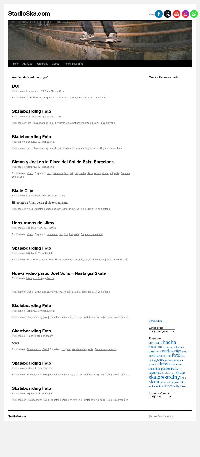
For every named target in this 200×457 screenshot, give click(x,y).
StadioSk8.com (29, 13)
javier (151, 364)
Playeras (37, 97)
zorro (183, 386)
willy (176, 386)
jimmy (72, 208)
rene (175, 368)
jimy (66, 234)
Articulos (27, 63)
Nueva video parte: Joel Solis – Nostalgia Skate (59, 273)
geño (160, 359)
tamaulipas (172, 382)
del (71, 173)
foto (81, 259)
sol (111, 173)
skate (84, 208)
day (151, 356)
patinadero (78, 122)
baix (49, 173)
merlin (82, 173)
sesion (97, 173)
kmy (74, 97)
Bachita (50, 141)
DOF (16, 86)
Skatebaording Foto (31, 136)
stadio (88, 122)
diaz (157, 355)
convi (185, 351)
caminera (61, 97)
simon (105, 173)
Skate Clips (23, 190)
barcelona (72, 148)
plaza (90, 173)
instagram (178, 360)
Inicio (15, 63)
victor (152, 386)
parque (166, 368)
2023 (151, 343)
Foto (29, 122)
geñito (152, 360)
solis (79, 97)
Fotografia (42, 63)
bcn (66, 173)
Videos (55, 63)
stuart (163, 382)
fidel (168, 356)
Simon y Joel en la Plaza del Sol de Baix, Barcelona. (63, 162)
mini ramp (154, 368)
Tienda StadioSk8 (73, 63)
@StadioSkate (155, 320)
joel (69, 97)
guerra (168, 360)
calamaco (179, 347)
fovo (183, 356)
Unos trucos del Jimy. (33, 222)
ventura (182, 382)
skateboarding (97, 259)
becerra (170, 347)
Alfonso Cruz (57, 91)
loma (172, 364)
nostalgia (69, 291)
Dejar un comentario (95, 97)
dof (163, 356)
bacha (169, 342)
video (169, 385)
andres (158, 343)
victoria (160, 386)
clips (29, 208)
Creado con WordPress (164, 416)
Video (30, 173)
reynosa (154, 372)
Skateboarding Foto (31, 111)
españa (83, 148)
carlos (167, 350)
